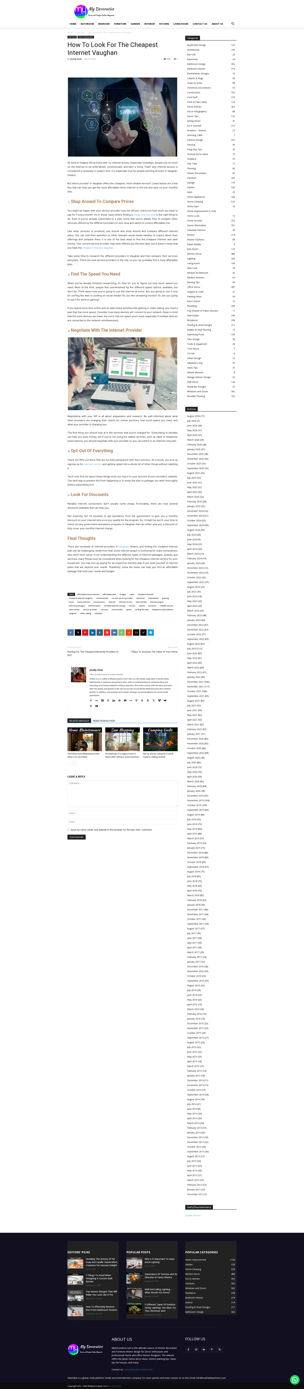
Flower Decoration (196, 173)
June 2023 (192, 596)
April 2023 (192, 605)
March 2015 (193, 1066)
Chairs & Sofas (194, 82)
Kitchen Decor (194, 253)
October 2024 (194, 520)
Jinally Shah (76, 59)
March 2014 (193, 1123)
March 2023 (193, 610)
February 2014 (194, 1127)
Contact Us (200, 23)
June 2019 (192, 824)
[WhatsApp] (121, 632)
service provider (90, 609)
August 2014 (193, 1099)
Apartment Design (196, 45)
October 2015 (194, 1032)
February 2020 (194, 786)
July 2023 (191, 591)
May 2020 (192, 771)
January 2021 (193, 733)
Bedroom (104, 23)
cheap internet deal (144, 214)
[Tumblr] (100, 632)
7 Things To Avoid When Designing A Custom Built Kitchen (99, 1278)
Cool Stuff (80, 32)
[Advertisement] (179, 11)
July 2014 (191, 1104)
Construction (193, 92)
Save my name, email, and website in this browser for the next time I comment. (111, 829)
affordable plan (109, 594)
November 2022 (195, 629)
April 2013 (192, 1175)
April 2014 (192, 1118)
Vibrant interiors (195, 372)
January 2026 (193, 449)
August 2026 (193, 416)
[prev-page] (69, 763)
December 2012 (195, 1194)
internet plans (94, 606)
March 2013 (193, 1179)
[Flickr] (97, 701)
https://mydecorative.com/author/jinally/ (106, 674)
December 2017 (195, 909)
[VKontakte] (166, 701)
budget (123, 594)
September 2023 (195, 582)
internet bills (141, 602)
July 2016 (191, 990)
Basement (192, 59)
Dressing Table (195, 135)
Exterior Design (195, 139)
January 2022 (193, 677)
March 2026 (193, 439)
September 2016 (195, 980)
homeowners (99, 602)
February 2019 (194, 843)
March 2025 (193, 496)
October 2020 (194, 748)
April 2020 (192, 776)
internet (111, 602)
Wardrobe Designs (196, 386)
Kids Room (192, 249)
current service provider (122, 598)
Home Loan (193, 215)
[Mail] (120, 701)
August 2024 (193, 529)
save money (74, 609)
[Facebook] (70, 632)
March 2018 (193, 895)
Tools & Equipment (197, 343)
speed (128, 609)
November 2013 (195, 1142)
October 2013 (194, 1146)
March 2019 (193, 838)
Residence (192, 320)
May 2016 (192, 999)
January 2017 (193, 961)
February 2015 (194, 1070)
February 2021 (194, 729)
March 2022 (193, 667)
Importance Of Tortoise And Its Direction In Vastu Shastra (161, 1276)
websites (98, 613)
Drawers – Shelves (196, 130)
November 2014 (195, 1085)
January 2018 (193, 904)
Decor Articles (194, 106)
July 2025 (191, 477)
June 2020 (192, 767)
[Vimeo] (160, 701)
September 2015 (195, 1037)
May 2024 (192, 544)
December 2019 (195, 795)
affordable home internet (88, 594)
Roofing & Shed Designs (199, 324)
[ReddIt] (129, 632)
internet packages (77, 606)
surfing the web (142, 609)
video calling (85, 613)
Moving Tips (193, 282)
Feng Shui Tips (194, 149)
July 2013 (191, 1161)
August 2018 (193, 871)
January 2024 (193, 563)
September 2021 (195, 696)
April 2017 (192, 947)
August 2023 (193, 586)
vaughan (73, 613)
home (71, 602)
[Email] (136, 632)
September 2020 (195, 752)
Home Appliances (196, 196)
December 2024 (195, 510)
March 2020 (193, 781)
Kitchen (164, 23)
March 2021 (193, 724)
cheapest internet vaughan (81, 598)
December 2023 (195, 567)
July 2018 (191, 876)
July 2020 (191, 762)
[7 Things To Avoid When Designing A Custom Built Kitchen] (75, 1279)
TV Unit (191, 353)
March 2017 (193, 952)
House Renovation (196, 225)
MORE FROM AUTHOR (104, 721)
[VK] (114, 632)
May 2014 (192, 1113)
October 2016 (194, 975)
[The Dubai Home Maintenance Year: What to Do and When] (84, 739)
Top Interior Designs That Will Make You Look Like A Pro (101, 1293)
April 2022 (192, 662)
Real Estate (193, 315)
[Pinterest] (85, 632)
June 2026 (192, 425)
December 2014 (195, 1080)
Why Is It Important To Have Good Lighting (159, 1260)
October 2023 (194, 577)
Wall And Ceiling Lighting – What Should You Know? (158, 1291)
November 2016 (195, 971)
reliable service (166, 606)
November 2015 (195, 1028)
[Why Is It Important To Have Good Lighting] (134, 1262)
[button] (233, 24)
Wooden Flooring (196, 396)
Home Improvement (86, 37)
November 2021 (195, 686)
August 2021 (193, 700)
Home (73, 23)
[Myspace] (132, 701)
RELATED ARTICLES (79, 721)
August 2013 (193, 1156)
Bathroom (87, 23)
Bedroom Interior (196, 68)
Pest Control (193, 301)
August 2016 (193, 985)
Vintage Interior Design (199, 377)
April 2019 (192, 833)
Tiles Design (193, 339)
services (104, 609)
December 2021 (195, 681)
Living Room (180, 23)
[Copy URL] (143, 632)
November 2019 (195, 800)
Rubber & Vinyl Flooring (199, 329)
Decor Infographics (197, 111)
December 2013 (195, 1137)
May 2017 (192, 942)
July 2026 (191, 420)
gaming (165, 598)
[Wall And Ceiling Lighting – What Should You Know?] (134, 1293)
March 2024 (193, 553)
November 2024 (195, 515)
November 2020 (195, 743)
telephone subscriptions (162, 609)
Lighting (191, 258)
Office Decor (193, 286)
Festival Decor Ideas (197, 154)
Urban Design (194, 358)
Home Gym (193, 206)
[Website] (92, 706)
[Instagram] (109, 701)
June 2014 (192, 1108)
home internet (83, 602)
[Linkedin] (92, 632)
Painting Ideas (194, 296)
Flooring (191, 168)
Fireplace (191, 158)
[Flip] (107, 632)
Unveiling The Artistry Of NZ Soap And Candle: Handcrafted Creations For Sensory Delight (101, 1262)
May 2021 (192, 714)
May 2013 (192, 1170)
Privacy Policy (115, 1386)
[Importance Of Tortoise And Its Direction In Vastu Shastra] (134, 1278)
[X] (78, 632)
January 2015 (193, 1075)
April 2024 (192, 548)
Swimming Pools (195, 334)
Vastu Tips (192, 367)
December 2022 (195, 624)
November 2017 (195, 914)
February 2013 (194, 1184)
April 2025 (192, 491)
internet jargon (157, 602)
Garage (191, 182)
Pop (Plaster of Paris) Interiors (202, 310)
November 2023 (195, 572)
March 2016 (193, 1009)
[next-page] (74, 763)
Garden (135, 23)
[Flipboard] (103, 701)
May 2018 (192, 885)
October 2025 (194, 463)
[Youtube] (97, 706)
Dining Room (194, 120)
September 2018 (195, 866)
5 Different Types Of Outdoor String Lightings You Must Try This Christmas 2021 (160, 1307)
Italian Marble (194, 244)
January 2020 (193, 790)
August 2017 (193, 928)
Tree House (193, 348)
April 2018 (192, 890)
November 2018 (195, 857)
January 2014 (193, 1132)
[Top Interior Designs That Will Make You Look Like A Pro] (75, 1295)
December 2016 (195, 966)
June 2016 (192, 994)
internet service (93, 464)
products (152, 606)
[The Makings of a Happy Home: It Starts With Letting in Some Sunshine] (122, 739)
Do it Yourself (194, 125)
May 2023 (192, 601)
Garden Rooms (193, 1215)
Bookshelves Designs (198, 73)
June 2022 (192, 653)
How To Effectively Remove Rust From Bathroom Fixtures (101, 1308)
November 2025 (195, 458)
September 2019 (195, 809)
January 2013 (193, 1189)
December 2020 (195, 738)
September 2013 (195, 1151)
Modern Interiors (195, 277)
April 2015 (192, 1061)
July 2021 (191, 705)
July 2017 (191, 933)
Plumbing (192, 305)
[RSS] (143, 701)
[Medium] (126, 701)
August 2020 (193, 757)
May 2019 (192, 828)
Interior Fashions (195, 239)
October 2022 (194, 634)
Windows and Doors (197, 391)
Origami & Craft (195, 291)
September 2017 (195, 923)
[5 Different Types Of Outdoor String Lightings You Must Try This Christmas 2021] (134, 1308)
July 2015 (191, 1047)
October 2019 (194, 805)
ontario (142, 606)
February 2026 (194, 444)
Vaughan (123, 546)
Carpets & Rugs (195, 78)
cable (132, 594)
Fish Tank (192, 163)
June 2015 (192, 1051)
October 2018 (194, 862)
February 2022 (194, 672)
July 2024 (191, 534)
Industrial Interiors (196, 230)
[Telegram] (151, 632)
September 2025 (195, 468)
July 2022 (191, 648)
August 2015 (193, 1042)
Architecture (193, 49)
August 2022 (193, 643)
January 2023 (193, 620)
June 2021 (192, 710)
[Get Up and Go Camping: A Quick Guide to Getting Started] (160, 739)
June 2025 (192, 482)
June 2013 (192, 1165)
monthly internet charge (114, 606)
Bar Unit (191, 54)
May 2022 (192, 658)
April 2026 (192, 435)
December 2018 (195, 852)
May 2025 (192, 487)
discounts (140, 598)
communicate (102, 598)
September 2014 (195, 1094)
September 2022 (195, 639)
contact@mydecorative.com (138, 1369)
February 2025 (194, 501)
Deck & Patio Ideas (197, 101)
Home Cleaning (195, 201)
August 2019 (193, 814)
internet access (125, 602)
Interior (149, 23)
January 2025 (193, 506)
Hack (189, 192)
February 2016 (194, 1013)
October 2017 (194, 919)
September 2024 (195, 525)
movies (132, 606)
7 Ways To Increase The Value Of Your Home (154, 651)
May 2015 (192, 1056)
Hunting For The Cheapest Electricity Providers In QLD (92, 653)
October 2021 (194, 691)
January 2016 (193, 1018)
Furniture (120, 23)
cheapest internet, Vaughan (97, 247)
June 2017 (192, 937)
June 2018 (192, 881)
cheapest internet (145, 594)
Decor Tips (192, 116)
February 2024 (194, 558)
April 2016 (192, 1004)
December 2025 (195, 454)
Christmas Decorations (199, 87)
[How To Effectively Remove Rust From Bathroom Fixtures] (75, 1310)
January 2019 (193, 847)
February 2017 (194, 956)
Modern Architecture (197, 272)
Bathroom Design (196, 63)
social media (117, 609)
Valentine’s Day (195, 362)
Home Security (194, 220)
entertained (153, 598)
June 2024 (192, 539)
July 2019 (191, 819)
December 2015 (195, 1023)
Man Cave (192, 268)
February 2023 (194, 615)
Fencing (191, 144)
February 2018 (194, 900)
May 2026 (192, 430)
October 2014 (194, 1089)
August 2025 (193, 472)
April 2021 (192, 719)
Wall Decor (192, 381)
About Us (217, 23)
